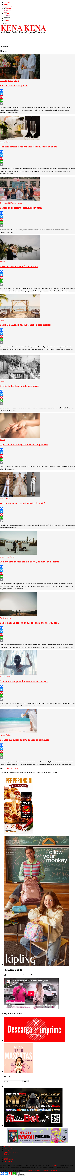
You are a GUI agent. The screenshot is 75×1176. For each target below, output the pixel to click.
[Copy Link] (37, 103)
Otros (8, 142)
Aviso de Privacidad (34, 1170)
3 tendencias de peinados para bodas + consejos (24, 681)
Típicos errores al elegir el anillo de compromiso (24, 444)
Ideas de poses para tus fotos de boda (19, 266)
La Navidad (8, 1161)
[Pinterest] (37, 97)
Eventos (7, 1154)
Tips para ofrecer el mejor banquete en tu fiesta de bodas (28, 146)
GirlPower (12, 203)
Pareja (16, 81)
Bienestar (3, 81)
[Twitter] (37, 93)
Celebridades (9, 6)
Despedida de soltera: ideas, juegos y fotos (21, 207)
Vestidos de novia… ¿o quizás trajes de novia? (22, 503)
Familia (2, 618)
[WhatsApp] (37, 100)
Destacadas (4, 557)
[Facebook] (37, 90)
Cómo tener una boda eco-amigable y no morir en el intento (29, 561)
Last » (15, 768)
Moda (6, 4)
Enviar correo (54, 1165)
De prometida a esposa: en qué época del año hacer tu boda (29, 622)
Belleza (7, 2)
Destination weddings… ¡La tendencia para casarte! (25, 325)
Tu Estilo (9, 735)
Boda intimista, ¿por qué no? (14, 85)
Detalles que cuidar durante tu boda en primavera (24, 740)
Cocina (6, 1150)
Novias (10, 81)
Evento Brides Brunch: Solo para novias (19, 386)
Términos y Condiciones (50, 1170)
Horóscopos (8, 1160)
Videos (6, 20)
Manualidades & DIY (11, 1152)
